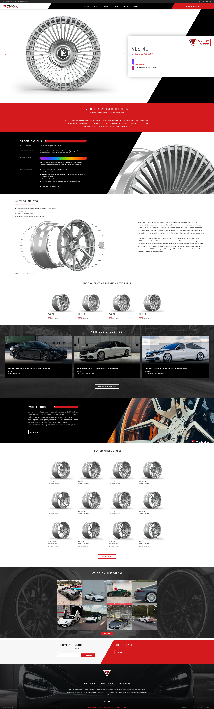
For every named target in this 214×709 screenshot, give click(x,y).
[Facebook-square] (210, 2)
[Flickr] (203, 2)
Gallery (96, 6)
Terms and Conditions (120, 707)
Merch (116, 6)
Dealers (125, 6)
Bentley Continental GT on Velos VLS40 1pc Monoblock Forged (29, 368)
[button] (5, 54)
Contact (136, 6)
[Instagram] (199, 2)
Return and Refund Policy (94, 707)
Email (59, 651)
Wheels (86, 6)
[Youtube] (207, 2)
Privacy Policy (107, 707)
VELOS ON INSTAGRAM (107, 573)
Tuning (106, 6)
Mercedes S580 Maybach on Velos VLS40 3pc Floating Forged (98, 368)
